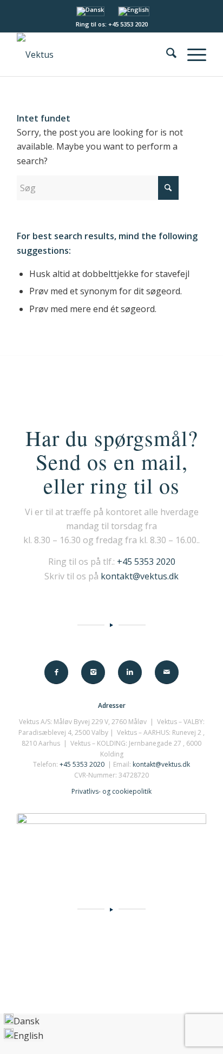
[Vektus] (92, 54)
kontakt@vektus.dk (140, 576)
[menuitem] (165, 54)
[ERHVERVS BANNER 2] (111, 841)
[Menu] (191, 54)
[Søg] (165, 54)
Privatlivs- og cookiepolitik (111, 791)
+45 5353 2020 (146, 561)
